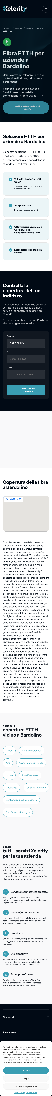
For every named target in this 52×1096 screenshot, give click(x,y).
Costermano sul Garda (31, 762)
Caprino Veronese (36, 787)
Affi (8, 762)
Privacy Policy (31, 1093)
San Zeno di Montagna (18, 812)
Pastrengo (11, 787)
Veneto (29, 28)
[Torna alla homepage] (15, 9)
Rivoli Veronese (30, 775)
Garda (9, 750)
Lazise (9, 775)
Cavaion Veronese (31, 750)
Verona (40, 28)
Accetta (26, 1070)
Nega (26, 1078)
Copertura (17, 28)
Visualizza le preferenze (26, 1086)
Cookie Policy (19, 1093)
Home (6, 28)
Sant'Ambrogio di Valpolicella (21, 799)
